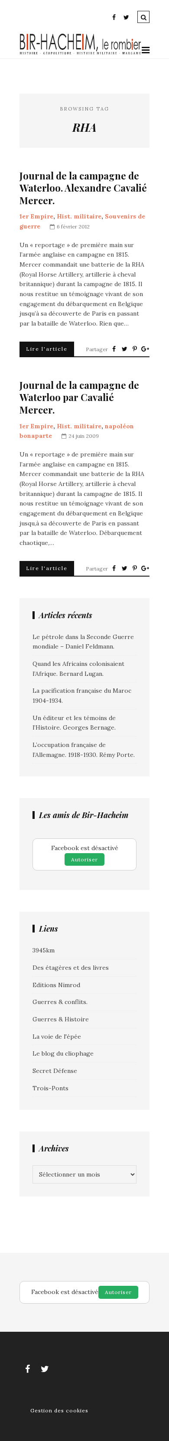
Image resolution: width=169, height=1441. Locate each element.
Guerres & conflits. (60, 1002)
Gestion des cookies (59, 1410)
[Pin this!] (134, 349)
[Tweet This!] (124, 349)
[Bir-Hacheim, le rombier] (81, 53)
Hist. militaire (79, 216)
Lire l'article (47, 349)
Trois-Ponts (50, 1088)
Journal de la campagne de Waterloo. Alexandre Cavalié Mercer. (83, 188)
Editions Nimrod (56, 985)
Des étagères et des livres (70, 968)
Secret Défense (54, 1071)
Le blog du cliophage (63, 1053)
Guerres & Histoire (60, 1019)
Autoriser (84, 859)
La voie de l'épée (56, 1036)
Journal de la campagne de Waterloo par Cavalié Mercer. (79, 397)
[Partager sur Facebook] (114, 349)
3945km (43, 950)
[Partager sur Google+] (145, 349)
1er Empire (36, 216)
